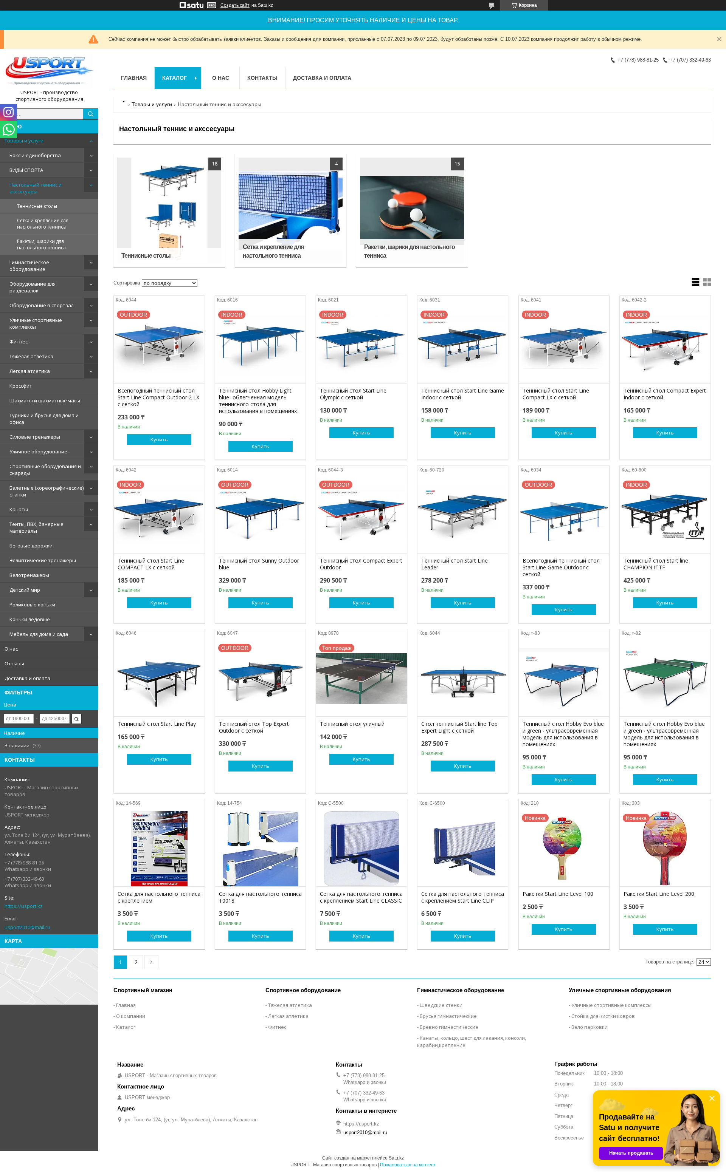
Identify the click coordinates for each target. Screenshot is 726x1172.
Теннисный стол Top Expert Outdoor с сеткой (254, 727)
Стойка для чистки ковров (603, 1016)
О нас (11, 648)
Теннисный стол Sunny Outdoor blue (259, 564)
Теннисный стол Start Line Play (157, 724)
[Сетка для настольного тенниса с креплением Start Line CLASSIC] (361, 848)
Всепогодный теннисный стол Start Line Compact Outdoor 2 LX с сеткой (158, 397)
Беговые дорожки (31, 545)
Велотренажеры (29, 575)
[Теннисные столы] (169, 210)
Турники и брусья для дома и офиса (44, 418)
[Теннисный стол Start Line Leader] (462, 515)
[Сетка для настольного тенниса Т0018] (260, 848)
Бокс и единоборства (35, 155)
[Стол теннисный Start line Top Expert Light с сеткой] (462, 678)
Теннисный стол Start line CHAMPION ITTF (656, 564)
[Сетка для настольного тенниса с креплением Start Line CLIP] (462, 848)
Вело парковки (589, 1027)
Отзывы (14, 663)
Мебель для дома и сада (38, 634)
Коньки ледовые (29, 619)
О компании (130, 1016)
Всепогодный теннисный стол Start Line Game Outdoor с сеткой (561, 567)
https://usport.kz (24, 906)
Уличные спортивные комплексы (35, 323)
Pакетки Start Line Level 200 (659, 894)
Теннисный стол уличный (352, 724)
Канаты (18, 509)
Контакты (262, 78)
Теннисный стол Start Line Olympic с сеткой (353, 394)
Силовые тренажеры (34, 436)
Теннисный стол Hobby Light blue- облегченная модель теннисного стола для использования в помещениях (258, 400)
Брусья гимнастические (448, 1016)
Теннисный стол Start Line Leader (454, 564)
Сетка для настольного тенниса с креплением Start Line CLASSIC (361, 897)
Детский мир (24, 589)
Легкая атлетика (29, 371)
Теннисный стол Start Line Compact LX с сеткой (556, 394)
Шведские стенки (441, 1005)
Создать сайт (235, 5)
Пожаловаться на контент (408, 1164)
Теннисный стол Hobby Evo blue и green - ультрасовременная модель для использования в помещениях (563, 734)
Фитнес (18, 341)
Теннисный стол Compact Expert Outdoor (361, 564)
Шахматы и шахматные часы (44, 400)
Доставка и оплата (27, 678)
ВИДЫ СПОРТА (26, 170)
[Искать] (90, 114)
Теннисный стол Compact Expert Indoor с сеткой (665, 394)
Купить (159, 439)
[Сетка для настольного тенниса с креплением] (159, 848)
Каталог (174, 78)
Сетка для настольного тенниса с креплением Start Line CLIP (462, 897)
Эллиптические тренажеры (42, 560)
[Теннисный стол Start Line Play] (159, 678)
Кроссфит (20, 385)
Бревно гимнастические (449, 1027)
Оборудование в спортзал (41, 305)
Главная (134, 78)
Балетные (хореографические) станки (46, 491)
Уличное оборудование (38, 451)
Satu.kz (396, 1158)
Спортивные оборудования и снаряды (45, 469)
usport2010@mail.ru (27, 927)
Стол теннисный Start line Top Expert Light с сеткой (459, 727)
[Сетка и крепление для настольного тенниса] (291, 210)
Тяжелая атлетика (31, 356)
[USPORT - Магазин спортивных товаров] (49, 71)
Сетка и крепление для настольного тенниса (42, 223)
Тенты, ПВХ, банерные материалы (36, 527)
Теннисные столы (37, 206)
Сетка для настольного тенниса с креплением (159, 897)
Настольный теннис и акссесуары (35, 188)
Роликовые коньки (32, 604)
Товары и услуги (24, 140)
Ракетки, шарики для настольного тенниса (41, 244)
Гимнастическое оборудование (29, 265)
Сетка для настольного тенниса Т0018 (260, 897)
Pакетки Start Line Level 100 (558, 894)
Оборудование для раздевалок (32, 287)
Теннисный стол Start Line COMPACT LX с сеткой (151, 564)
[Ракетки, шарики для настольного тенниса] (412, 210)
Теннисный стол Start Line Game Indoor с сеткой (462, 394)
